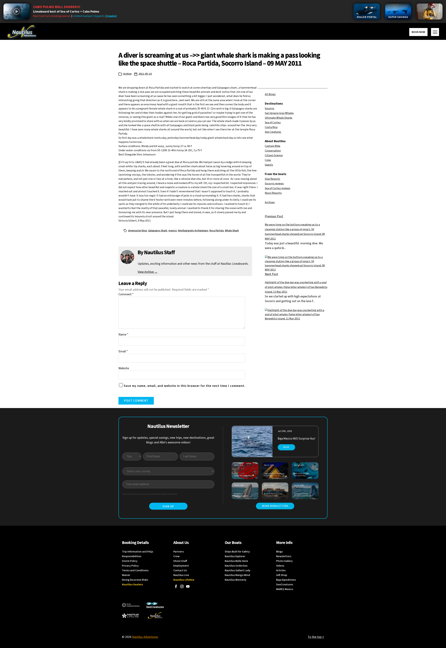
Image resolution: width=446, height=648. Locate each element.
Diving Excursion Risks (135, 580)
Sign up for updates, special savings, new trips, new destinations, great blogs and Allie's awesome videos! (168, 440)
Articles (281, 570)
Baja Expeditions (286, 580)
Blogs (279, 552)
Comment (126, 294)
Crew (268, 160)
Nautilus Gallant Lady (237, 570)
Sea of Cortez (273, 122)
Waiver (126, 575)
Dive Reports (272, 179)
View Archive (147, 272)
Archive (127, 74)
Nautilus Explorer (235, 556)
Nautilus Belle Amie (236, 561)
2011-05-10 (145, 74)
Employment (181, 566)
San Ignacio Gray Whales (279, 113)
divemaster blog (137, 230)
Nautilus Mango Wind (237, 575)
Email (123, 351)
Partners (178, 552)
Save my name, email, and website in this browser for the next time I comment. (184, 386)
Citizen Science (274, 155)
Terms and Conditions (135, 570)
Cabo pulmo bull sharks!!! (56, 7)
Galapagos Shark (157, 230)
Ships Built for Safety (237, 552)
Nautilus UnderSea (236, 566)
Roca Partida (216, 230)
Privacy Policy (130, 566)
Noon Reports (273, 193)
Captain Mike (272, 146)
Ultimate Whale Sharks (278, 118)
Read (286, 447)
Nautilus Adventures (145, 637)
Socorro (269, 108)
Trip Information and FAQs (137, 552)
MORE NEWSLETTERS (275, 506)
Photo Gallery (284, 561)
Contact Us (180, 570)
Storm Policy (129, 561)
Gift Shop (281, 575)
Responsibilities (131, 556)
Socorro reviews (274, 183)
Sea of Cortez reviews (277, 188)
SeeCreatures (284, 584)
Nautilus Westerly (235, 580)
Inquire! (112, 16)
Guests (269, 165)
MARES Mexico (284, 589)
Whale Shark (232, 230)
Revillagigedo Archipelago (193, 230)
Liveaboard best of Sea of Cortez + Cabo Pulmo (66, 11)
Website (123, 368)
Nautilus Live (181, 575)
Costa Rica (271, 127)
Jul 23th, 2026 (285, 431)
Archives (270, 202)
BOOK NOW (418, 32)
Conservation (273, 151)
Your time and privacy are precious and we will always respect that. (150, 494)
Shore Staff (180, 561)
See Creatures (273, 132)
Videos (280, 566)
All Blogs (270, 94)
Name (123, 334)
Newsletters (283, 556)
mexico (172, 230)
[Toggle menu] (435, 32)
